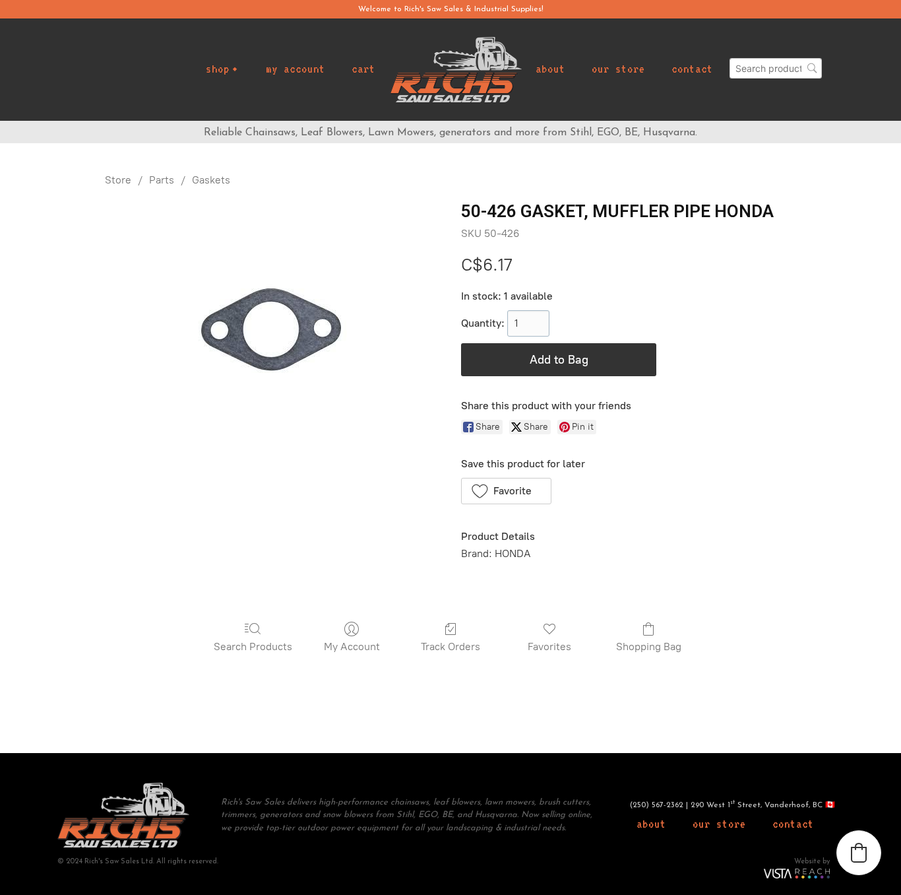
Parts (161, 180)
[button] (506, 491)
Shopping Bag (648, 646)
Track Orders (450, 646)
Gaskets (211, 180)
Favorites (549, 646)
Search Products (253, 646)
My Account (352, 646)
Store (118, 180)
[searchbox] (776, 68)
